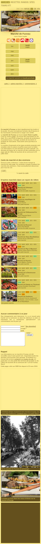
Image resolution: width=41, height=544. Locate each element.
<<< (18, 9)
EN (38, 9)
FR (32, 9)
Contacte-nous (22, 413)
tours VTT (6, 5)
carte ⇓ (7, 84)
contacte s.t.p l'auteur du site (23, 359)
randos (24, 2)
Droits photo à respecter (8, 17)
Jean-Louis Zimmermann (16, 490)
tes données (30, 326)
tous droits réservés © (12, 460)
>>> (21, 9)
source (27, 490)
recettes (15, 2)
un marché (10, 28)
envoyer (29, 335)
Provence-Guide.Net (23, 14)
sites (32, 2)
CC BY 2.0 (4, 491)
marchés (5, 2)
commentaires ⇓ (31, 84)
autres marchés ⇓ (17, 84)
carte (13, 136)
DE (35, 9)
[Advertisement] (20, 107)
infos (27, 9)
